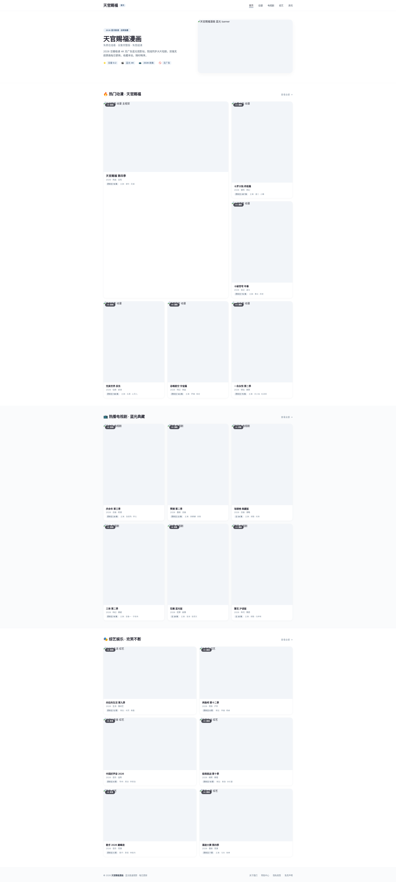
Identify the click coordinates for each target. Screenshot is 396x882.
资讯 (290, 5)
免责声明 (289, 875)
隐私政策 (277, 875)
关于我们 (253, 875)
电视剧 (271, 5)
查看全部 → (287, 94)
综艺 (281, 5)
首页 (251, 5)
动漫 (260, 5)
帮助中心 (265, 875)
